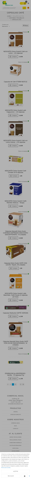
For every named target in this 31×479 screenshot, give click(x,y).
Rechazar (11, 476)
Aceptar (15, 471)
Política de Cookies (5, 467)
